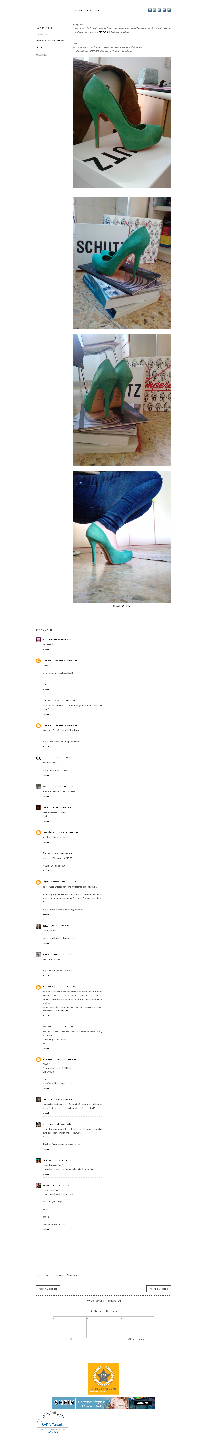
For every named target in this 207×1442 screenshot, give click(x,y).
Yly (44, 639)
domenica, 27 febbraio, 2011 (65, 1160)
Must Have (48, 1124)
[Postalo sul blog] (40, 54)
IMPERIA (103, 31)
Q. (44, 757)
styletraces (48, 1059)
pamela (46, 1185)
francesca (47, 1099)
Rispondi (46, 649)
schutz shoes (58, 40)
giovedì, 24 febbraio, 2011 (68, 832)
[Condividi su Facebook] (45, 54)
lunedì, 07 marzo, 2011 (62, 1185)
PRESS (89, 10)
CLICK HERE (52, 1432)
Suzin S (46, 786)
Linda (45, 807)
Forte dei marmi (43, 40)
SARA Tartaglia (53, 1424)
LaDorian (47, 1160)
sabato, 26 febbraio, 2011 (66, 1059)
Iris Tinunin (48, 986)
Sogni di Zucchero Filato (54, 881)
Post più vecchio (158, 1289)
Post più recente (48, 1289)
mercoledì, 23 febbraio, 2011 (60, 639)
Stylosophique (61, 1010)
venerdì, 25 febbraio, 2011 (63, 954)
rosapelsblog (49, 832)
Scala (45, 925)
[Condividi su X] (42, 54)
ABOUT (100, 10)
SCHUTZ (126, 606)
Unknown (47, 660)
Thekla (46, 954)
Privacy (90, 1301)
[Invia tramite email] (37, 54)
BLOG (78, 10)
